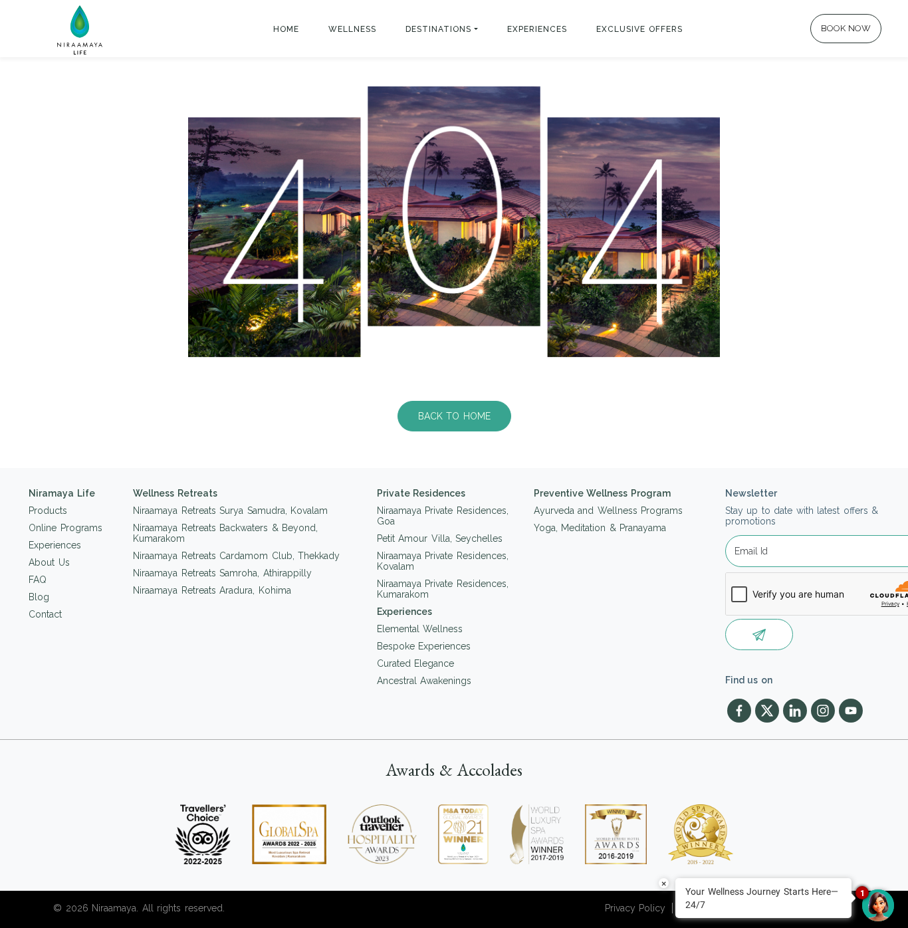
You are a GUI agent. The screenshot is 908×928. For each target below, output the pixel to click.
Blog (39, 597)
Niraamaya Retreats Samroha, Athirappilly (222, 573)
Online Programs (65, 527)
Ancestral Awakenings (424, 680)
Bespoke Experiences (424, 646)
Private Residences (421, 493)
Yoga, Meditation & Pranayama (600, 527)
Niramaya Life (62, 493)
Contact (45, 614)
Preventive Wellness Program (602, 493)
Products (48, 510)
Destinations (438, 29)
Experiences (537, 29)
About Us (49, 562)
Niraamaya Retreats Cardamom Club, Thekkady (236, 555)
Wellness (352, 29)
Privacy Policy (635, 908)
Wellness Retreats (175, 493)
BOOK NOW (846, 28)
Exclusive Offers (639, 29)
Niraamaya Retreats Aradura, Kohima (212, 590)
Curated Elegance (416, 663)
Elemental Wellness (420, 629)
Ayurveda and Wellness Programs (608, 510)
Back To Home (454, 416)
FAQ (38, 579)
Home (286, 29)
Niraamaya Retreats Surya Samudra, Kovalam (230, 510)
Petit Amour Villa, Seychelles (440, 538)
